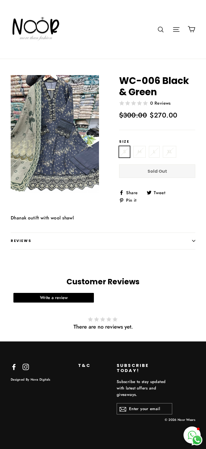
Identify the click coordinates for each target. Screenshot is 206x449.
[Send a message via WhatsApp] (197, 440)
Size (124, 141)
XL (169, 151)
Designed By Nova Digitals (30, 379)
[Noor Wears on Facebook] (14, 366)
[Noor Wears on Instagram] (26, 366)
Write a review (54, 298)
